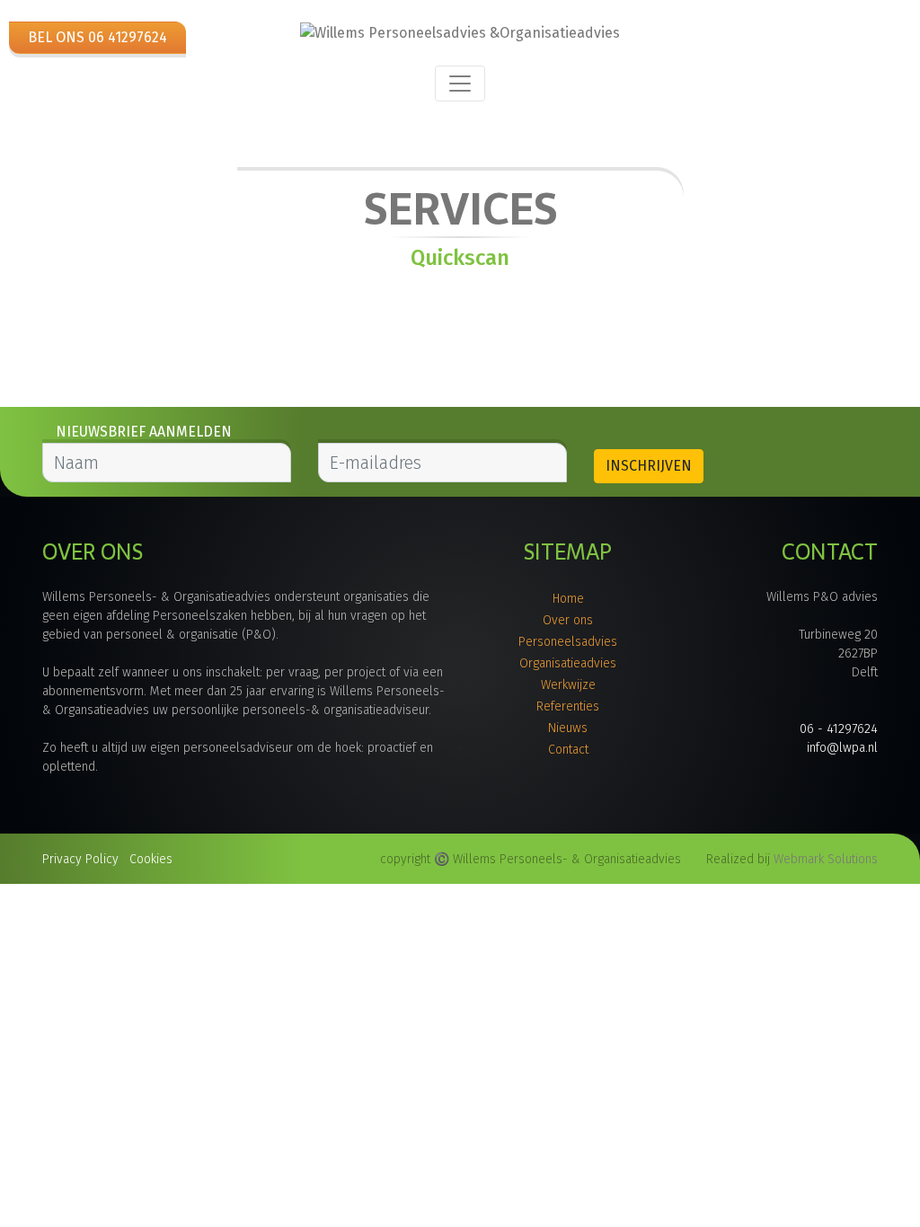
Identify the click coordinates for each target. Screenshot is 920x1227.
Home (568, 598)
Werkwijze (568, 685)
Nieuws (568, 728)
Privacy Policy (80, 859)
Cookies (150, 859)
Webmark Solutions (826, 859)
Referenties (567, 706)
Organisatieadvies (567, 663)
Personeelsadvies (567, 641)
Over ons (568, 620)
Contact (568, 749)
